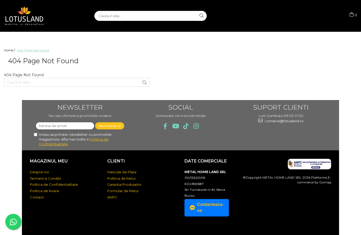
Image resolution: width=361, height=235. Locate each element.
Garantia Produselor (124, 184)
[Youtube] (175, 126)
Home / (10, 50)
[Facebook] (165, 126)
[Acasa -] (30, 16)
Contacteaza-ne (210, 207)
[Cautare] (202, 16)
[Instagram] (196, 126)
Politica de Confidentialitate (54, 184)
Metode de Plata (121, 172)
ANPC (112, 197)
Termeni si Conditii (45, 178)
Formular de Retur (123, 191)
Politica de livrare (44, 191)
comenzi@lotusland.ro (284, 121)
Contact (37, 197)
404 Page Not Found (33, 50)
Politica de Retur (121, 178)
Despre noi (39, 172)
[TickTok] (185, 126)
